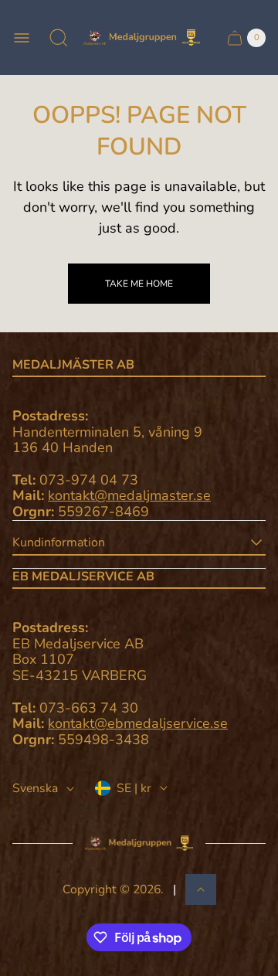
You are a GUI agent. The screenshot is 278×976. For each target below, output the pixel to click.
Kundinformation (58, 542)
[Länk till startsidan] (139, 843)
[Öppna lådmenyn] (22, 38)
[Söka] (59, 38)
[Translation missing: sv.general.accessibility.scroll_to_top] (200, 889)
